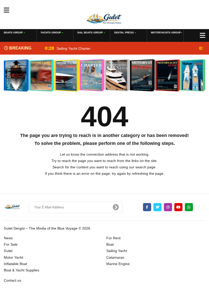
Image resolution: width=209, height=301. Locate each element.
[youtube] (178, 207)
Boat (110, 244)
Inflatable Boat (15, 264)
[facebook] (147, 207)
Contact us (12, 280)
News (8, 238)
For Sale (11, 244)
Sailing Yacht (116, 251)
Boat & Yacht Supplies (21, 270)
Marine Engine (118, 264)
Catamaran (115, 257)
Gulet (8, 251)
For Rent (113, 238)
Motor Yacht (13, 257)
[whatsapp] (189, 207)
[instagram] (168, 207)
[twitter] (157, 207)
